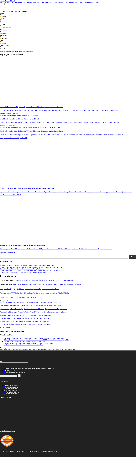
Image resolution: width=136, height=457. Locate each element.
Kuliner (66, 2)
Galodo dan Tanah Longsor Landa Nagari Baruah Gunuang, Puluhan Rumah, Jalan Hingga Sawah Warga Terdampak (46, 284)
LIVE (2, 4)
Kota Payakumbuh (53, 2)
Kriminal (61, 2)
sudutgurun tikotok (5, 289)
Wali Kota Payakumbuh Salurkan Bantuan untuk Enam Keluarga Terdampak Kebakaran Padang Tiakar (34, 338)
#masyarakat (45, 349)
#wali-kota (52, 349)
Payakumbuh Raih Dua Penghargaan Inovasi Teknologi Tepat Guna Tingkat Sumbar (28, 343)
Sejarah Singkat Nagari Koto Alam (26, 297)
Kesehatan (45, 2)
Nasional (71, 2)
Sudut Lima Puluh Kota (7, 51)
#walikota (59, 349)
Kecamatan (39, 2)
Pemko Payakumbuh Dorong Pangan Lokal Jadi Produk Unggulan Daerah (22, 269)
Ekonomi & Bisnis (13, 2)
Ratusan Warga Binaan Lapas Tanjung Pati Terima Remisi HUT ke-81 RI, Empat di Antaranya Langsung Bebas (36, 340)
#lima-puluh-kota (18, 349)
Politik (88, 2)
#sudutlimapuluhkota (6, 349)
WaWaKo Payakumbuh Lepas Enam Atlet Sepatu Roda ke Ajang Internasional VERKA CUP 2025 (40, 293)
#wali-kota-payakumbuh (69, 349)
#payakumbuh (37, 349)
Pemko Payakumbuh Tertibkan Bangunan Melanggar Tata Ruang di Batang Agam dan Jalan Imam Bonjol (31, 267)
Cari (1, 254)
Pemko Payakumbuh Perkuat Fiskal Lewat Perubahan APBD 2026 (23, 345)
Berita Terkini (4, 2)
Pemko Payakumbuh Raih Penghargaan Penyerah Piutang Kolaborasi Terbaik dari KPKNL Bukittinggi (30, 270)
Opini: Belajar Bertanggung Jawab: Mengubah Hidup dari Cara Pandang (38, 289)
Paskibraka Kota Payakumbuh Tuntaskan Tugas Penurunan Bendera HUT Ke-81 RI (28, 341)
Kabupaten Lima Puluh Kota (27, 2)
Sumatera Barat (94, 2)
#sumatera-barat (28, 349)
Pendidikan (82, 2)
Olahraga (76, 2)
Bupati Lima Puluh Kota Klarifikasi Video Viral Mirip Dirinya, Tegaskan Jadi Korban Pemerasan (44, 280)
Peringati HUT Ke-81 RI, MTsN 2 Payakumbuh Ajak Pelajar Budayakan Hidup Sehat (25, 272)
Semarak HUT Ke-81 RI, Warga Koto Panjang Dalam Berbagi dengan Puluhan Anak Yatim (27, 265)
